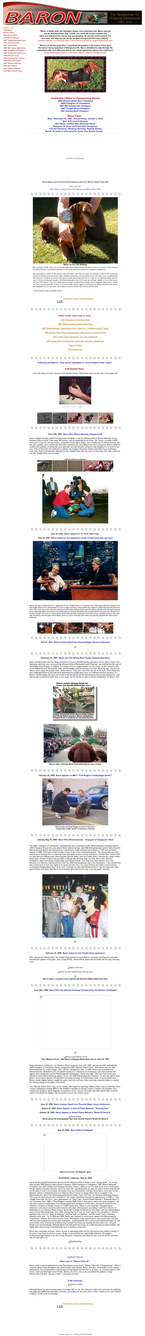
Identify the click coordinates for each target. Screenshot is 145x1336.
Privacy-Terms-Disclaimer (83, 1334)
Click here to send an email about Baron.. (78, 299)
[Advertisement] (75, 1317)
